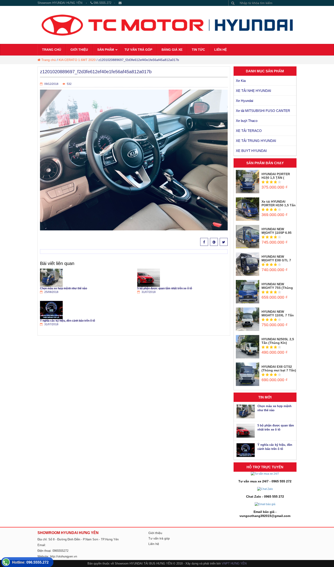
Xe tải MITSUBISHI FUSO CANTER (263, 111)
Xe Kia (241, 81)
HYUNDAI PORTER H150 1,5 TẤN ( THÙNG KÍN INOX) (276, 177)
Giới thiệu (155, 533)
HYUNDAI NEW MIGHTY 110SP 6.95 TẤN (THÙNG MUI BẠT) (277, 234)
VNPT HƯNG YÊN (234, 563)
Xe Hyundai (244, 101)
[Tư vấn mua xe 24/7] (265, 473)
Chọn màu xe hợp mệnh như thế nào (63, 288)
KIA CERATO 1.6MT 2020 (77, 60)
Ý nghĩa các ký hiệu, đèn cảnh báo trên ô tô (67, 320)
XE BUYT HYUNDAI (251, 151)
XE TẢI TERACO (249, 131)
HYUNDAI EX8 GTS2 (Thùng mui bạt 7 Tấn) (279, 368)
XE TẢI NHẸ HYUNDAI (253, 91)
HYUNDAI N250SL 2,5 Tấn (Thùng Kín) (278, 341)
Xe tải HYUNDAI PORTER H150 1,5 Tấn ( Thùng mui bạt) (279, 205)
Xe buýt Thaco (246, 121)
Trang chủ (48, 60)
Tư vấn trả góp (159, 538)
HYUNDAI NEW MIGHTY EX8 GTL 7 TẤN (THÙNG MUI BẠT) (276, 262)
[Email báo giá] (265, 504)
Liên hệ (153, 544)
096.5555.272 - (106, 3)
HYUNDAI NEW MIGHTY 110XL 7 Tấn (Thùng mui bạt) (278, 315)
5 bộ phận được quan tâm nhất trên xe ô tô (164, 288)
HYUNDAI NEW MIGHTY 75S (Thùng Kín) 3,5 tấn (277, 287)
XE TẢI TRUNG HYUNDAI (256, 141)
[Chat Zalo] (265, 488)
